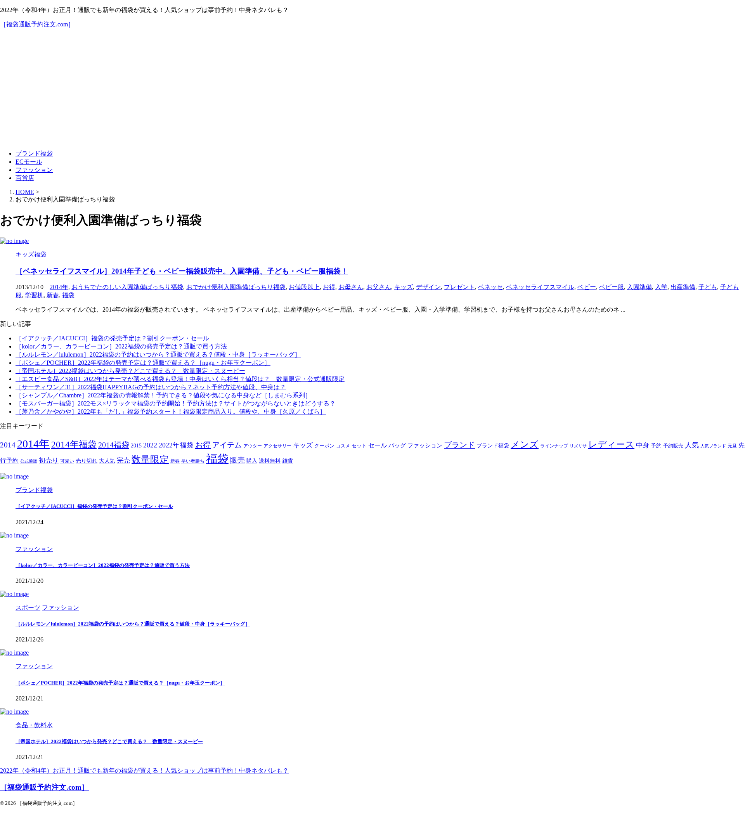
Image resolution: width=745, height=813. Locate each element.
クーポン (324, 446)
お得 (329, 287)
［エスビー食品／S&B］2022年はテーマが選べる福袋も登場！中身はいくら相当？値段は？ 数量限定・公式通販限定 (180, 379)
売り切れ (86, 461)
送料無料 (270, 461)
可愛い (67, 461)
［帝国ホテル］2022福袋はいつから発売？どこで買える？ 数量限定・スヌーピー (130, 370)
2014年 (59, 287)
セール (377, 445)
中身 (642, 445)
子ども (707, 287)
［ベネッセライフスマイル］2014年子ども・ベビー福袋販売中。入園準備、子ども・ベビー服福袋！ (182, 271)
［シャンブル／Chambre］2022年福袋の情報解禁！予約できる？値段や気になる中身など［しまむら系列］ (163, 395)
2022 (150, 445)
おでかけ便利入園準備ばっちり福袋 (236, 287)
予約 (656, 445)
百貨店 (25, 178)
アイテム (227, 445)
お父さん (378, 287)
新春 (53, 295)
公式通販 (28, 461)
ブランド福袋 (34, 153)
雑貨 (287, 461)
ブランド (459, 444)
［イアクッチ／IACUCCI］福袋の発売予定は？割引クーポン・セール (112, 338)
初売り (49, 460)
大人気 (107, 461)
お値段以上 (304, 287)
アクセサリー (277, 446)
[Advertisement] (372, 89)
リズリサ (578, 446)
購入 (251, 461)
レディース (611, 444)
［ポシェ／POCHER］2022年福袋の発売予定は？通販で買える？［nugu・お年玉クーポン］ (143, 362)
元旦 (732, 446)
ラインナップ (554, 446)
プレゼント (459, 287)
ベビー (586, 287)
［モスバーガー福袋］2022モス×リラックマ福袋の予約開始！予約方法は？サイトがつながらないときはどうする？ (176, 403)
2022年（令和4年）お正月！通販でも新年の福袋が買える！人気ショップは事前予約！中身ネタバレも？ (144, 770)
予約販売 (673, 446)
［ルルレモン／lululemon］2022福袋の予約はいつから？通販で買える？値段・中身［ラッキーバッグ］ (158, 354)
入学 (661, 287)
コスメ (343, 446)
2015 (136, 446)
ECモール (29, 161)
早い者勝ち (192, 461)
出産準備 (682, 287)
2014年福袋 (74, 444)
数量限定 (150, 459)
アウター (252, 446)
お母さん (350, 287)
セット (359, 446)
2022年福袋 (176, 445)
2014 (8, 445)
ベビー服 (611, 287)
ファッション (34, 169)
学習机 (34, 295)
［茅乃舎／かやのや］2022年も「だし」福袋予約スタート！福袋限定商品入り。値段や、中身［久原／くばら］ (171, 411)
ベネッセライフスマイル (540, 287)
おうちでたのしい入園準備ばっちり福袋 (127, 287)
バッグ (397, 445)
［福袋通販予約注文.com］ (37, 24)
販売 (237, 460)
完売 (123, 460)
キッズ (403, 287)
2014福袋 (113, 444)
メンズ (525, 444)
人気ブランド (713, 446)
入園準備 (639, 287)
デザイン (428, 287)
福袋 (68, 295)
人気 (692, 445)
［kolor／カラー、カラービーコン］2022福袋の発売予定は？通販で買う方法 (121, 346)
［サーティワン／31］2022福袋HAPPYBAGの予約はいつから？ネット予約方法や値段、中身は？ (151, 387)
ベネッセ (490, 287)
